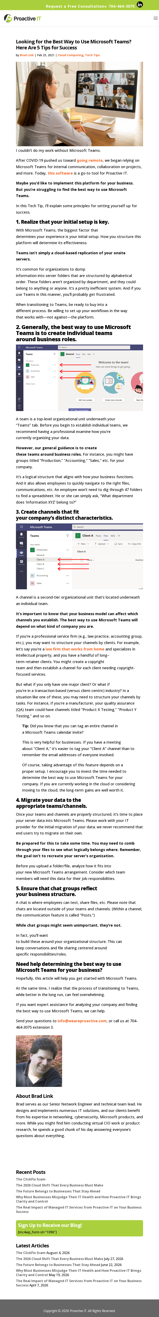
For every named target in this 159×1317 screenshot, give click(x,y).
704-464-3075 (122, 6)
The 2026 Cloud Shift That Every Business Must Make (59, 1185)
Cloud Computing (70, 55)
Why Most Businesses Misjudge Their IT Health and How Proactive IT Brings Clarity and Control (78, 1199)
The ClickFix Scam (31, 1179)
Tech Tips (92, 55)
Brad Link (27, 55)
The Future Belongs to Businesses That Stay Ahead (58, 1191)
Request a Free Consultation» (76, 6)
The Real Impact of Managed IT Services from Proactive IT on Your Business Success (79, 1209)
